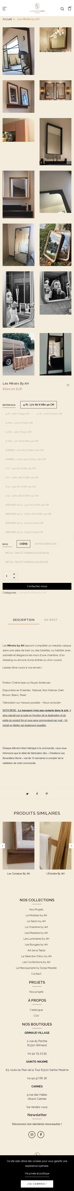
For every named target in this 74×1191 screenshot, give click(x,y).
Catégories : (10, 592)
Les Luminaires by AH (36, 938)
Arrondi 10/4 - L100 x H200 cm (24, 523)
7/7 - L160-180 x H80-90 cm (21, 477)
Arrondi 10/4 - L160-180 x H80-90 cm (28, 514)
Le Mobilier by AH (36, 915)
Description (24, 620)
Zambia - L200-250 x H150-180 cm (25, 459)
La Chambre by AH (36, 927)
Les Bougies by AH (36, 944)
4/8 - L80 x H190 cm (17, 413)
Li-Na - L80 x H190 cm (18, 432)
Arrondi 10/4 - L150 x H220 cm (24, 532)
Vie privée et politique (37, 1173)
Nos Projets (36, 909)
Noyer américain (45, 543)
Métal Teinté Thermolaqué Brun (27, 553)
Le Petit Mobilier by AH (32, 592)
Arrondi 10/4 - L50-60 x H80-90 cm (27, 504)
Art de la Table (36, 950)
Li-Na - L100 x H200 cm (19, 423)
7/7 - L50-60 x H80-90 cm (20, 468)
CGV (36, 1015)
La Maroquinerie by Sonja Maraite (36, 968)
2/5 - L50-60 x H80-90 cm (20, 486)
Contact (36, 973)
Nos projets (36, 991)
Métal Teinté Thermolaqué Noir (26, 562)
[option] (18, 852)
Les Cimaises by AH (18, 873)
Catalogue (36, 1009)
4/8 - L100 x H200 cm (49, 413)
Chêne (23, 543)
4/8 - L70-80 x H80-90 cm (38, 404)
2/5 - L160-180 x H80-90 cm (21, 495)
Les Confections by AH (36, 962)
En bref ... (52, 620)
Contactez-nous (37, 586)
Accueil (7, 19)
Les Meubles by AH (36, 932)
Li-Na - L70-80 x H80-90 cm (21, 441)
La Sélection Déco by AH (36, 956)
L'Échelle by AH (56, 873)
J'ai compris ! (37, 1184)
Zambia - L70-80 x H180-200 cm (24, 450)
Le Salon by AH (36, 921)
